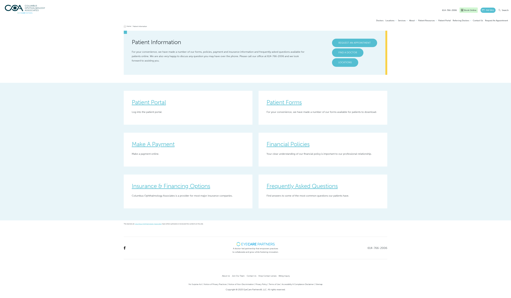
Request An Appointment (496, 20)
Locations (390, 20)
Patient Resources (426, 20)
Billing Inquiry (284, 276)
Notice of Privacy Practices (215, 284)
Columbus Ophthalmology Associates (148, 224)
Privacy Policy (261, 284)
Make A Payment (153, 144)
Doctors (380, 20)
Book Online (470, 10)
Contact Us (478, 20)
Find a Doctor (347, 52)
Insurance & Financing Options (171, 186)
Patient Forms (284, 102)
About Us (226, 276)
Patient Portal (444, 20)
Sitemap (319, 284)
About (412, 20)
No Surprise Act (195, 284)
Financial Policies (288, 144)
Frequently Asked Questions (302, 186)
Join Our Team (238, 276)
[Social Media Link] (124, 248)
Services (402, 20)
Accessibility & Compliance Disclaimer (298, 284)
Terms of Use (274, 284)
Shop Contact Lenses (267, 276)
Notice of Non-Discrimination (241, 284)
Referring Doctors (461, 20)
